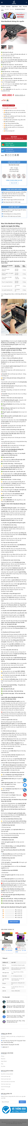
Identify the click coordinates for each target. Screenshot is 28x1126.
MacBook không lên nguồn (18, 522)
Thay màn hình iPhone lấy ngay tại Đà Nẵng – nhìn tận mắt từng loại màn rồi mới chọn (15, 1011)
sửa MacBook (10, 246)
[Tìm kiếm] (26, 2)
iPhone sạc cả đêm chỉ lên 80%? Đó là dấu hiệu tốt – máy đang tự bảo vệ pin (16, 1006)
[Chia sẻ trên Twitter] (11, 155)
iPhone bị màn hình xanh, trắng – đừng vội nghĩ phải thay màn (16, 1021)
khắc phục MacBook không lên (14, 697)
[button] (2, 2)
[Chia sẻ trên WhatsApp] (6, 155)
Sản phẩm (7, 9)
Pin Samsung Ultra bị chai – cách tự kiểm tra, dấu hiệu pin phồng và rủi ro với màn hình (15, 1001)
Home (2, 9)
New (11, 933)
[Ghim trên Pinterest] (15, 155)
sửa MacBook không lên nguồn (16, 348)
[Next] (24, 34)
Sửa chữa (12, 9)
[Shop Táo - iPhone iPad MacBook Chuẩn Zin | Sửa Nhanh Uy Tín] (14, 2)
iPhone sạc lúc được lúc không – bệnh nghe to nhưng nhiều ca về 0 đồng (16, 1016)
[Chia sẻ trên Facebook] (8, 155)
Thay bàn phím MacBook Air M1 (7, 945)
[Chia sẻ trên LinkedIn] (18, 155)
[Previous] (3, 34)
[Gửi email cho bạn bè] (13, 155)
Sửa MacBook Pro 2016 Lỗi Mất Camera (21, 945)
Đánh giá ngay (14, 921)
